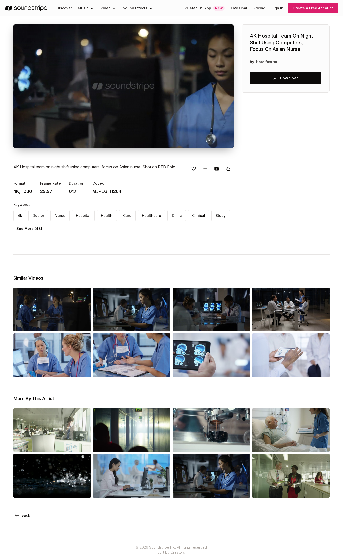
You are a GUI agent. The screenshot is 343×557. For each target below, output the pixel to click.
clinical (198, 215)
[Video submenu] (114, 8)
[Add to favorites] (193, 168)
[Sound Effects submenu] (150, 8)
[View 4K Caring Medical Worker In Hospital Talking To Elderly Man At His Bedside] (291, 445)
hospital (83, 215)
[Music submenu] (91, 8)
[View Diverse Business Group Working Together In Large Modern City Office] (52, 445)
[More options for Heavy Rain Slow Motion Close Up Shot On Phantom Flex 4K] (83, 491)
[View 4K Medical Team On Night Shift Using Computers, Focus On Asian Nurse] (131, 324)
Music (83, 8)
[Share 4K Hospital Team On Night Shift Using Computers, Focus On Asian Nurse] (228, 168)
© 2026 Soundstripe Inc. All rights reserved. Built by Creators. (171, 549)
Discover (64, 8)
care (127, 215)
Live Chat (239, 8)
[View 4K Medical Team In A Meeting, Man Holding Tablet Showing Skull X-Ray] (291, 370)
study (221, 215)
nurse (60, 215)
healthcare (151, 215)
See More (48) (29, 228)
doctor (38, 215)
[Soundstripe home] (26, 8)
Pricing (259, 8)
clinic (177, 215)
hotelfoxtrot (266, 62)
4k (20, 215)
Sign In (277, 8)
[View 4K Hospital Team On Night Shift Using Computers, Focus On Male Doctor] (52, 324)
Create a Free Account (313, 8)
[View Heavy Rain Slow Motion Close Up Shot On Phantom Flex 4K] (52, 491)
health (106, 215)
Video (105, 8)
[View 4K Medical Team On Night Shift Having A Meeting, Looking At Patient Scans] (291, 324)
